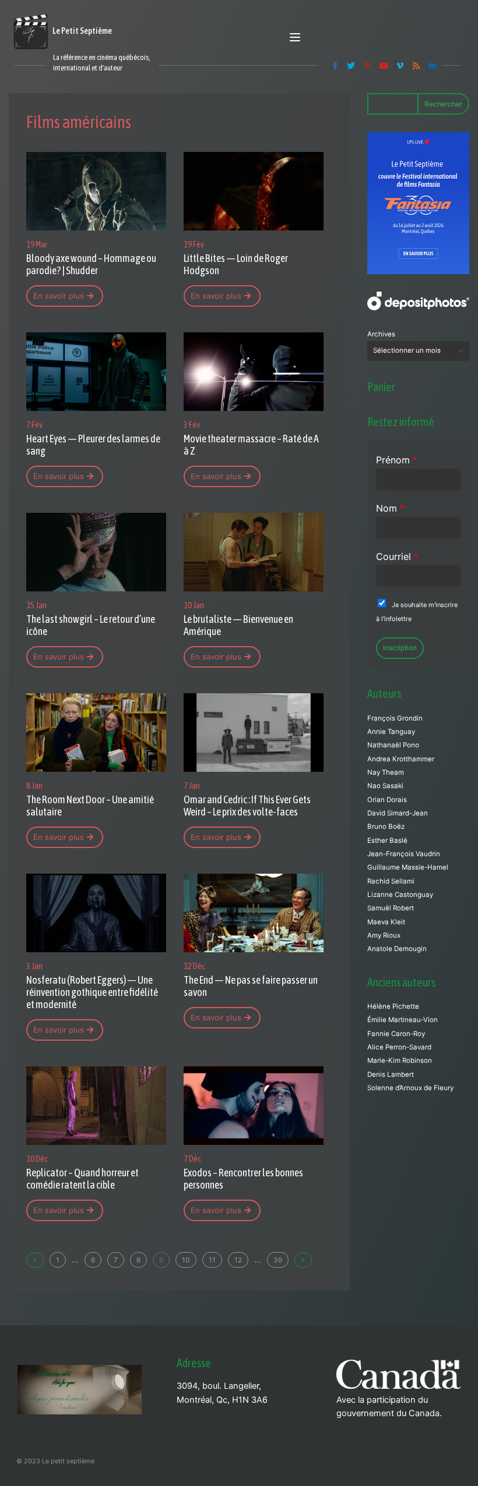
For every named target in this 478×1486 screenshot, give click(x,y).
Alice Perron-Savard (399, 1047)
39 (277, 1260)
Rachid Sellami (390, 881)
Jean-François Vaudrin (403, 854)
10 (186, 1260)
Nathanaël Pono (393, 745)
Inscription (400, 648)
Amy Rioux (383, 935)
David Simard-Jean (397, 813)
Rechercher (443, 104)
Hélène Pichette (393, 1006)
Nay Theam (385, 772)
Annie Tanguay (391, 732)
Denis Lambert (390, 1074)
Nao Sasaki (385, 786)
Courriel (397, 556)
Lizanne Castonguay (400, 895)
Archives (381, 334)
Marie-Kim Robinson (399, 1060)
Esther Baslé (387, 840)
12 (238, 1260)
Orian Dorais (387, 800)
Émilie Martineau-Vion (402, 1020)
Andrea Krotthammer (400, 759)
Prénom (396, 460)
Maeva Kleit (386, 922)
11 (212, 1260)
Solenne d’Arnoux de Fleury (410, 1088)
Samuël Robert (390, 908)
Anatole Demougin (397, 949)
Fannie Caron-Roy (396, 1034)
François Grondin (395, 718)
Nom (390, 508)
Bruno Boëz (386, 826)
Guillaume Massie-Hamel (407, 867)
